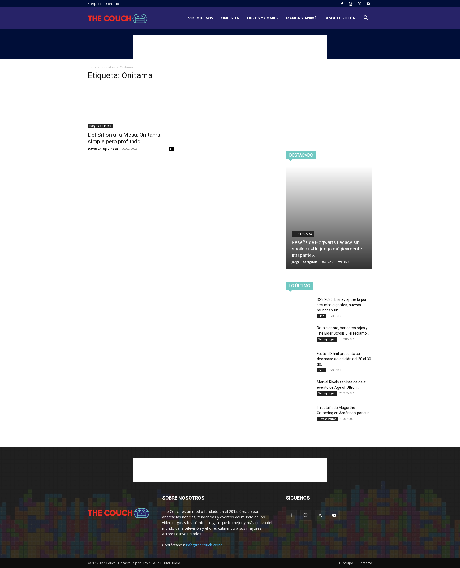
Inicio (92, 67)
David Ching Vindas (103, 149)
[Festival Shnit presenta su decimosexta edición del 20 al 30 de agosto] (299, 360)
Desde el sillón (340, 18)
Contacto (112, 4)
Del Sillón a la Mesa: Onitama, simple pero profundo (124, 138)
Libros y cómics (262, 18)
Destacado (303, 234)
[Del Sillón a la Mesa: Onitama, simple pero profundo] (131, 107)
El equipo (94, 4)
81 (171, 149)
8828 (346, 262)
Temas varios (327, 419)
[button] (365, 18)
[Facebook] (342, 3)
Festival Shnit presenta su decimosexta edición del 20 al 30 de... (344, 358)
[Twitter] (359, 3)
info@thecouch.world (204, 544)
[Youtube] (368, 3)
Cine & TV (230, 18)
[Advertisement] (230, 47)
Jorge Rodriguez (304, 262)
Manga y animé (301, 18)
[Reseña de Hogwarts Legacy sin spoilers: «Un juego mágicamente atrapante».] (329, 217)
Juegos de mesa (100, 126)
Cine (321, 316)
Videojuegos (200, 18)
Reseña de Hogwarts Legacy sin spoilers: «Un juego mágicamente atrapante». (327, 249)
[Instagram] (351, 3)
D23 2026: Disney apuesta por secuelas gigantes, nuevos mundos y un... (342, 304)
